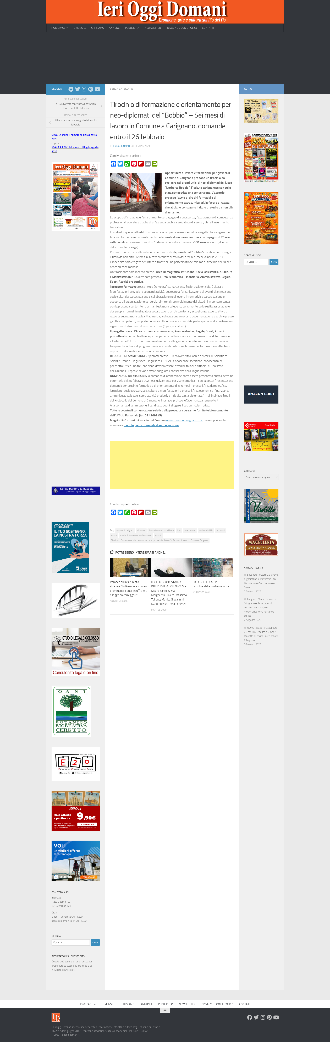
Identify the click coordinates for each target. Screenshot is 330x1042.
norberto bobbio (206, 530)
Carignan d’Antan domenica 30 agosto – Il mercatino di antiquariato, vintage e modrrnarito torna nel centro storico (260, 607)
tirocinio (158, 535)
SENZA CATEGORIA (121, 88)
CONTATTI (208, 27)
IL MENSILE (79, 27)
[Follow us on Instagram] (84, 89)
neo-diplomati (190, 530)
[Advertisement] (165, 58)
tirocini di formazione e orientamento (136, 535)
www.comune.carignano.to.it (184, 420)
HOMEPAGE (58, 27)
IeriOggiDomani (121, 146)
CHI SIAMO (97, 27)
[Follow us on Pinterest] (90, 89)
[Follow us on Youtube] (97, 89)
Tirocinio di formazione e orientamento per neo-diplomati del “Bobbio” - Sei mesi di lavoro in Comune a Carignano (159, 540)
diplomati (141, 530)
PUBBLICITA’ (132, 27)
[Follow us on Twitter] (77, 89)
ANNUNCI (114, 27)
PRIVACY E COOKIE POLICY (181, 27)
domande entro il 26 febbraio (161, 530)
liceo (179, 530)
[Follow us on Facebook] (71, 89)
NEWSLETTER (153, 27)
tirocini (114, 535)
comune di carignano (125, 530)
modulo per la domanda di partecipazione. (151, 425)
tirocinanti (220, 530)
